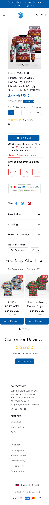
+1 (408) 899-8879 (20, 401)
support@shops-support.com (25, 404)
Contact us (16, 422)
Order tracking (17, 427)
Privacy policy (17, 450)
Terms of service (18, 455)
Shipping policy (18, 461)
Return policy (17, 466)
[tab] (23, 64)
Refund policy (17, 471)
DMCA (14, 437)
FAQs (13, 432)
